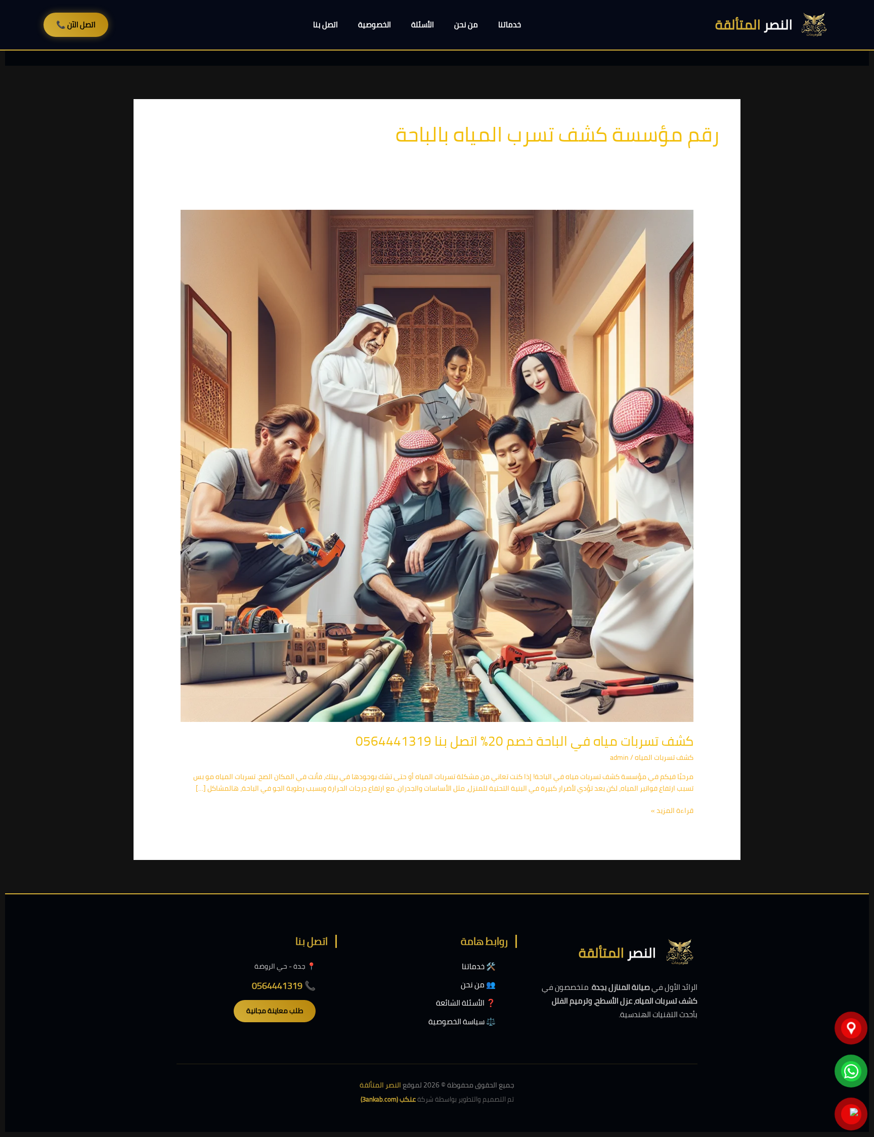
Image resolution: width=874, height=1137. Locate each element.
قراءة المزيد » (672, 810)
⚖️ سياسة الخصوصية (462, 1021)
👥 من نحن (478, 984)
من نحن (466, 24)
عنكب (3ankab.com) (388, 1099)
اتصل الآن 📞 (76, 24)
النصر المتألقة (380, 1084)
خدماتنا (509, 24)
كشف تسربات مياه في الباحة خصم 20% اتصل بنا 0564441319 (524, 741)
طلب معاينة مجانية (274, 1010)
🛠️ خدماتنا (479, 966)
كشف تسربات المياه (664, 757)
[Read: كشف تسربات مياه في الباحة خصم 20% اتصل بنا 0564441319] (437, 465)
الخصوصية (374, 24)
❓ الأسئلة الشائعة (466, 1002)
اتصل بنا (325, 24)
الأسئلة (422, 24)
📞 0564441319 (284, 985)
